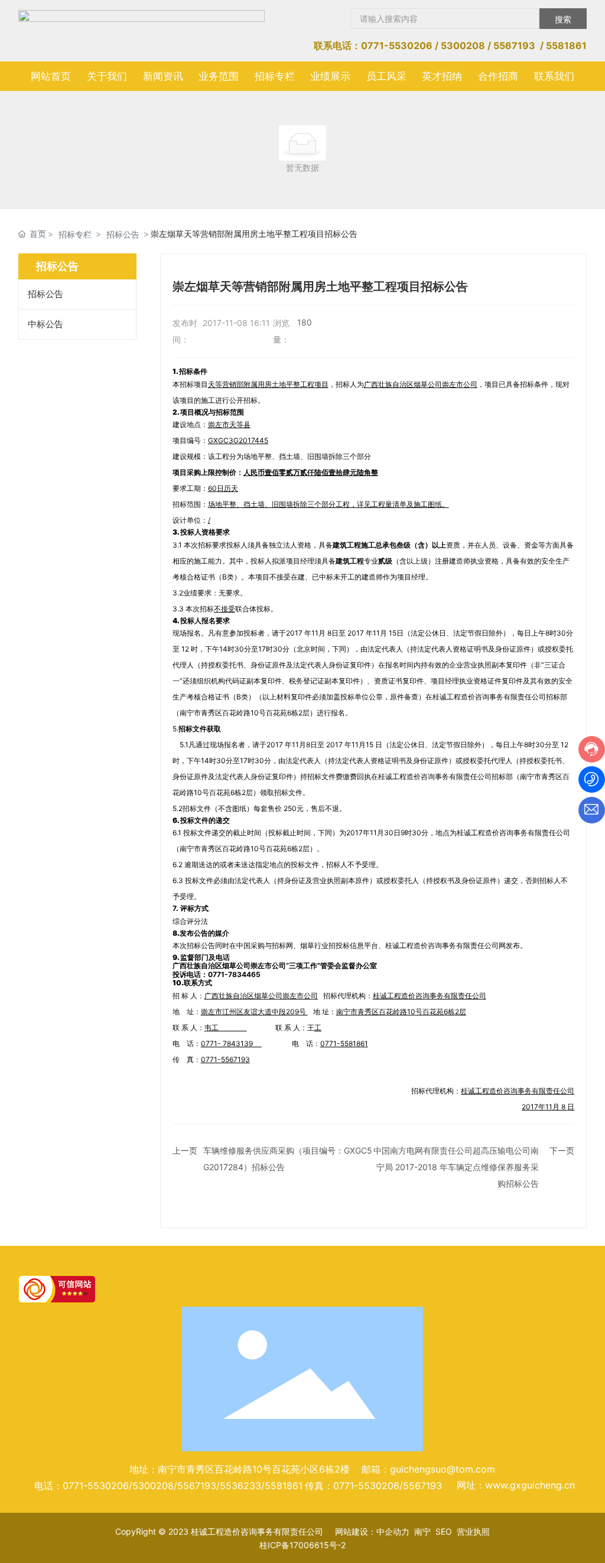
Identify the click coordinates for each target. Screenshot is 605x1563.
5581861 (566, 45)
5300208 (463, 45)
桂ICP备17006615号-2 (302, 1545)
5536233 (240, 1486)
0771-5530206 (396, 45)
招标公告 (122, 234)
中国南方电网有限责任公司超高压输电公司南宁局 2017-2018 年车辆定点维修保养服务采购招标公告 (456, 1166)
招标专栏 (75, 234)
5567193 (514, 45)
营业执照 (473, 1531)
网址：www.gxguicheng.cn (516, 1485)
